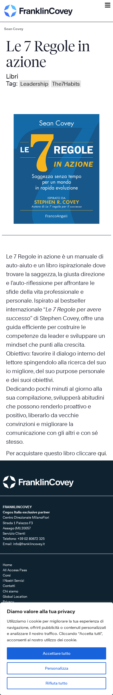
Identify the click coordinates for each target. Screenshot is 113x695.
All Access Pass (15, 570)
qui (102, 453)
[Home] (38, 11)
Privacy (8, 602)
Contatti (9, 586)
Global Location (15, 596)
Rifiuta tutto (56, 683)
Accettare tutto (56, 653)
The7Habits (66, 84)
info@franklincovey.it (29, 544)
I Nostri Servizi (13, 580)
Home (7, 565)
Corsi (7, 575)
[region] (56, 648)
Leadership (34, 84)
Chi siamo (10, 591)
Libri (12, 76)
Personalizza (56, 668)
